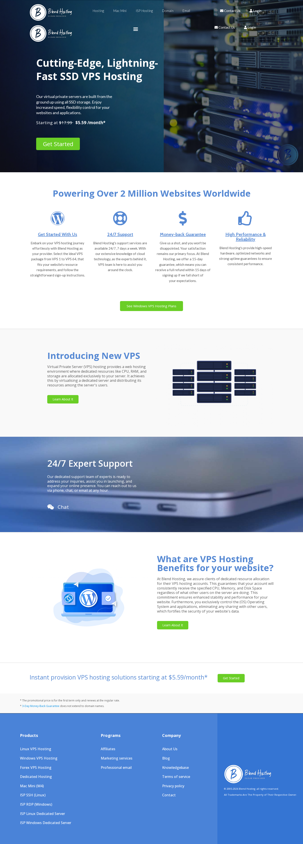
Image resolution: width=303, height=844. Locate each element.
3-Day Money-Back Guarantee (40, 706)
